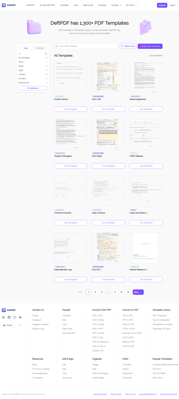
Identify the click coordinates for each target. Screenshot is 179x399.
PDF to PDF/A (98, 346)
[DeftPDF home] (9, 5)
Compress (127, 378)
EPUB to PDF (128, 342)
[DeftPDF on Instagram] (14, 317)
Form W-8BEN (159, 373)
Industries (40, 48)
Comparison (37, 378)
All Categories (32, 88)
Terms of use (130, 394)
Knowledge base (40, 373)
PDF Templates (160, 315)
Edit (64, 320)
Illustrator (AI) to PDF (131, 333)
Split (94, 369)
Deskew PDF (98, 351)
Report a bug (38, 329)
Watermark (127, 373)
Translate (64, 5)
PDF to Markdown (100, 342)
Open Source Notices (168, 394)
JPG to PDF (127, 315)
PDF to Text (97, 337)
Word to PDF (128, 324)
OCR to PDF (128, 337)
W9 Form (157, 369)
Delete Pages (98, 378)
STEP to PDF (128, 346)
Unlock (125, 369)
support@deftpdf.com (148, 394)
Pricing (35, 315)
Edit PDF (30, 5)
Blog (34, 364)
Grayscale (66, 378)
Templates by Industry (163, 324)
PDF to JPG (97, 315)
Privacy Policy (116, 394)
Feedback (36, 320)
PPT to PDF (127, 320)
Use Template (70, 109)
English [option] (9, 325)
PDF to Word (98, 320)
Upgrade (162, 5)
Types (26, 48)
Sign (64, 369)
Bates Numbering (100, 373)
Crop (76, 5)
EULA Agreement (100, 394)
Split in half (88, 5)
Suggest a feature (40, 324)
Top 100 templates (161, 320)
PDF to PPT (97, 329)
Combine (102, 5)
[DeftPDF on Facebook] (3, 317)
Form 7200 (157, 378)
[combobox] (12, 325)
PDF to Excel (98, 324)
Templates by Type (161, 329)
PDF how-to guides (41, 369)
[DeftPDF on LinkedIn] (9, 317)
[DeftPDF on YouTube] (20, 317)
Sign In (172, 5)
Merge (95, 364)
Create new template (150, 46)
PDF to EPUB (98, 333)
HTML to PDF (128, 329)
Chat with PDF (68, 333)
